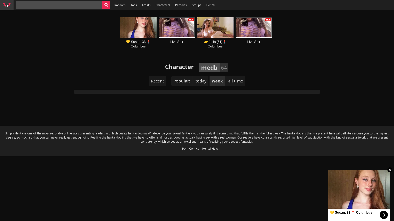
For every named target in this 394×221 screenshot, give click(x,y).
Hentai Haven (211, 148)
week (217, 81)
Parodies (181, 5)
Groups (196, 5)
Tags (134, 5)
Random (120, 5)
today (200, 81)
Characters (163, 5)
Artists (146, 5)
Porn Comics (190, 148)
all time (235, 81)
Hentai (210, 5)
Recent (157, 81)
